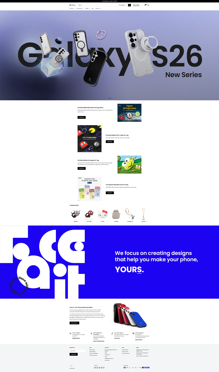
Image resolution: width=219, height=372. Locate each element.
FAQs (106, 339)
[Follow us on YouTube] (103, 351)
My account (136, 5)
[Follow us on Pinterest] (101, 351)
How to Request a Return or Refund (111, 333)
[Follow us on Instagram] (99, 351)
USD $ (71, 348)
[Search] (129, 5)
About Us (98, 8)
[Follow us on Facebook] (95, 351)
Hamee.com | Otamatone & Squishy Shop (142, 333)
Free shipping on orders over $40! (109, 1)
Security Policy (125, 333)
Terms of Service (93, 338)
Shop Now (81, 100)
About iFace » (74, 306)
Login (106, 336)
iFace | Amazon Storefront (142, 339)
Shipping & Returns (109, 341)
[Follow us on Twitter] (97, 351)
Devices (71, 8)
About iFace (92, 333)
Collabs (86, 8)
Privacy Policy (125, 334)
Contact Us (107, 338)
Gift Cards (107, 343)
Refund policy (93, 334)
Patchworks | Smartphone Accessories (142, 336)
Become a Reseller (94, 336)
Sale (93, 8)
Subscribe (73, 337)
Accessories (79, 8)
